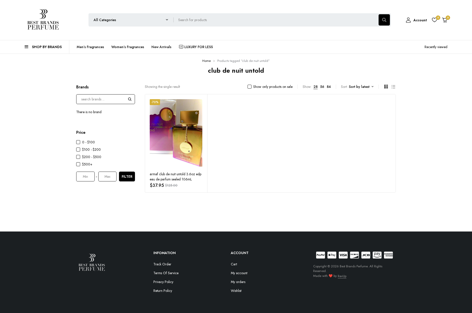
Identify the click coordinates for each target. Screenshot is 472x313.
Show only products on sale (273, 86)
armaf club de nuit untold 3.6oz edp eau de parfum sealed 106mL (175, 177)
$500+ (87, 164)
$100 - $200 (91, 149)
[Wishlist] (434, 20)
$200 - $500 (91, 156)
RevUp (342, 276)
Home (206, 60)
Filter (127, 176)
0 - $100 (88, 142)
